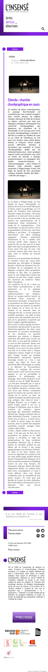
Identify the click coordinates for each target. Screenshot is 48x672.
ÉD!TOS (9, 18)
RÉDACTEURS (12, 26)
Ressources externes (16, 530)
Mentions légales (15, 533)
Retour (15, 49)
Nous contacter (14, 549)
